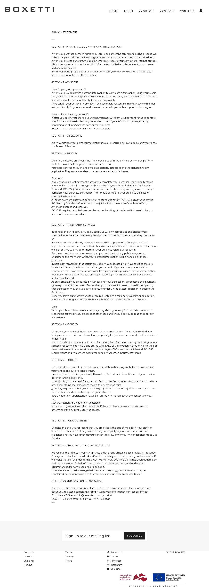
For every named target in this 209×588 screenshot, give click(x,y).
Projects (167, 11)
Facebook (116, 552)
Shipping (29, 560)
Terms (68, 552)
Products (146, 11)
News (68, 560)
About (128, 11)
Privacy (69, 556)
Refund (28, 564)
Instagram (116, 564)
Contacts (187, 11)
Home (113, 11)
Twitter (114, 556)
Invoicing (29, 556)
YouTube (115, 568)
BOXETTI (180, 552)
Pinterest (115, 560)
